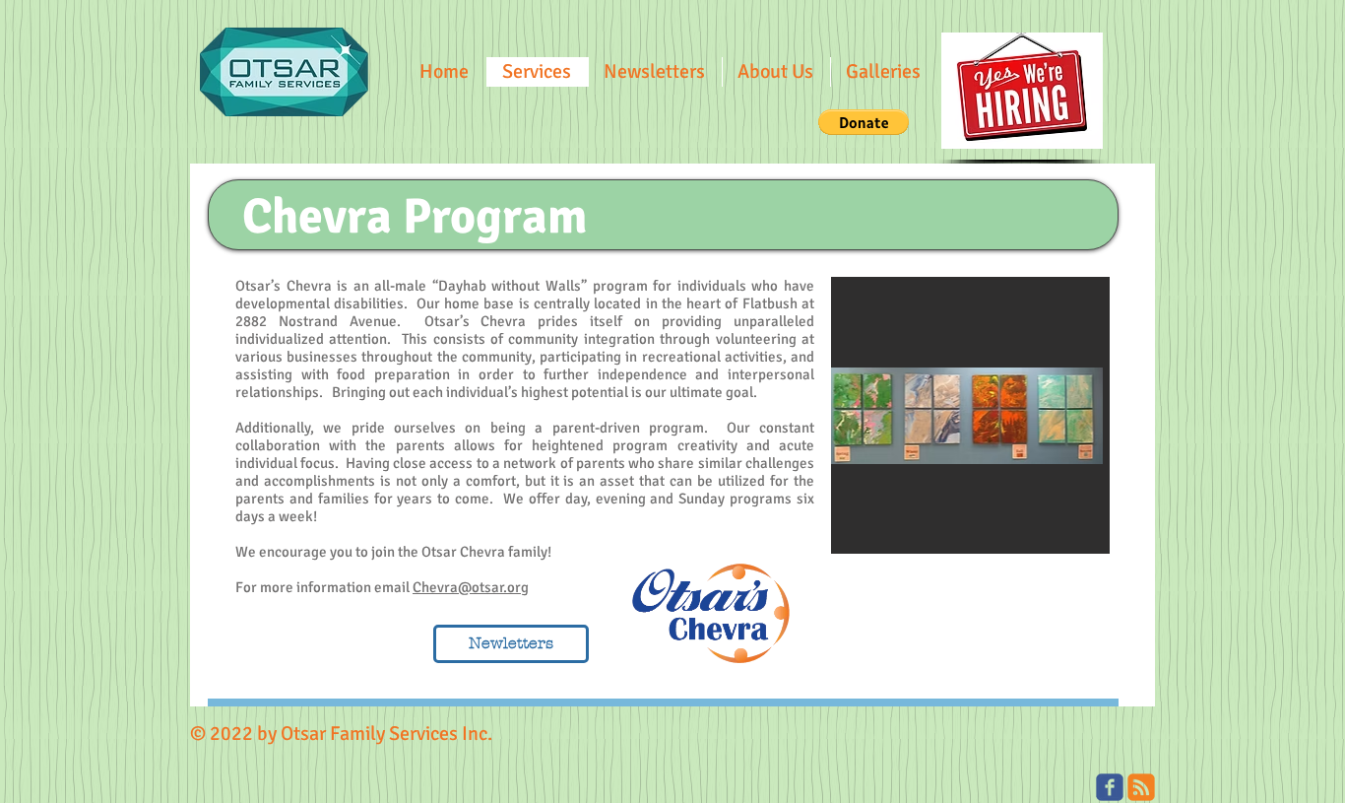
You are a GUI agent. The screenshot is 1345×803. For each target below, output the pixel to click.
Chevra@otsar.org (471, 587)
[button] (655, 72)
